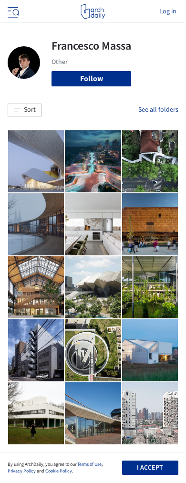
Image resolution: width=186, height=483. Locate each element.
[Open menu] (12, 11)
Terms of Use (89, 464)
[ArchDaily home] (93, 11)
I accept (150, 467)
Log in (167, 11)
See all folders (158, 110)
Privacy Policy (22, 471)
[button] (25, 110)
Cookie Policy (58, 471)
